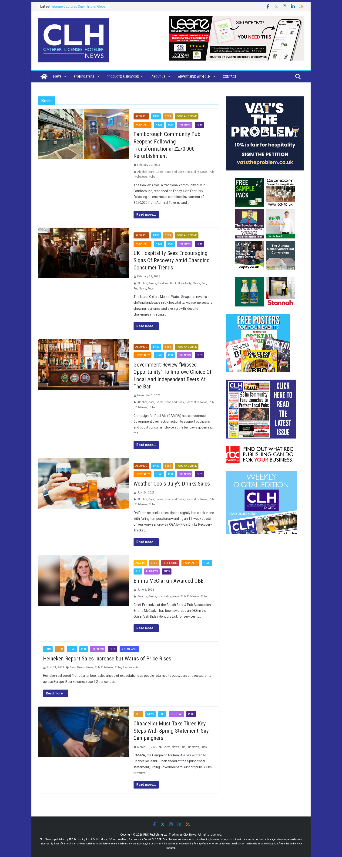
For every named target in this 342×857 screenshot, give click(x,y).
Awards (140, 563)
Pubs (199, 124)
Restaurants (129, 649)
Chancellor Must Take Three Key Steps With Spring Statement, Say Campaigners (171, 730)
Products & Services (123, 77)
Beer (168, 116)
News (57, 77)
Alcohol (141, 116)
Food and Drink (187, 116)
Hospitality (142, 124)
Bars (156, 116)
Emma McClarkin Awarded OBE (169, 581)
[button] (64, 76)
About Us (158, 77)
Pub (170, 124)
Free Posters (84, 77)
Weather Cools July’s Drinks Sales (172, 483)
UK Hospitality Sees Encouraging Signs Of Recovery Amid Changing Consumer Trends (172, 260)
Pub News (185, 124)
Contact (229, 77)
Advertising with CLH (194, 77)
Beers (160, 171)
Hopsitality (184, 283)
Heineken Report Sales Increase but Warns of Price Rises (107, 658)
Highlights (170, 563)
